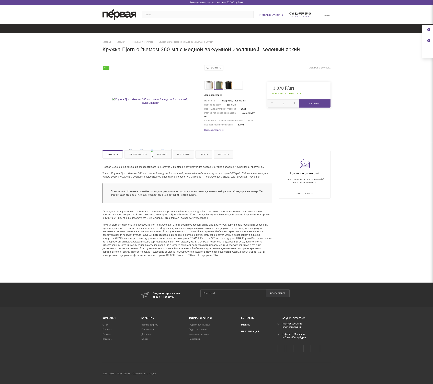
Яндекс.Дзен (315, 348)
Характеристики (138, 154)
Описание (112, 154)
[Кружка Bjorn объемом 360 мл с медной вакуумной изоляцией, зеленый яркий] (150, 101)
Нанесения (194, 339)
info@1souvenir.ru (271, 14)
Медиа (245, 324)
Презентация (250, 331)
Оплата (204, 154)
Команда (106, 329)
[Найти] (249, 14)
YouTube (298, 348)
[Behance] (307, 348)
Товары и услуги (200, 318)
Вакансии (107, 339)
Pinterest (324, 348)
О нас (105, 324)
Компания (109, 318)
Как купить (183, 154)
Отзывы (106, 334)
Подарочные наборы (199, 324)
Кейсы (144, 339)
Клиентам (147, 318)
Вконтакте (281, 348)
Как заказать (147, 329)
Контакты (247, 318)
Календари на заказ (199, 334)
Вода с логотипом (198, 329)
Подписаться (278, 293)
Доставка (223, 154)
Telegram (289, 348)
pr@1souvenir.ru (291, 326)
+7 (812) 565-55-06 (300, 13)
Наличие (162, 154)
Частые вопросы (149, 324)
